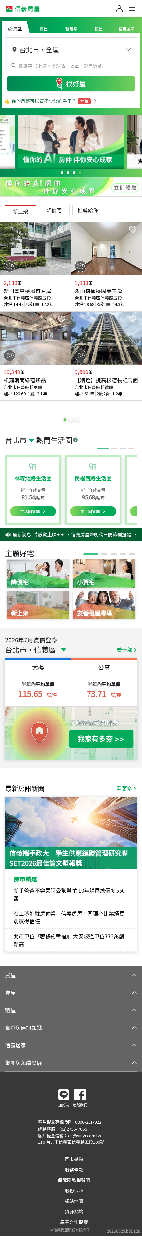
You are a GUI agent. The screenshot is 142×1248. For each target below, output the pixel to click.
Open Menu (132, 9)
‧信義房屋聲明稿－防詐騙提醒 (93, 534)
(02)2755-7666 (73, 1129)
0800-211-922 (88, 1122)
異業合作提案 (74, 1222)
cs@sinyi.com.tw (84, 1135)
